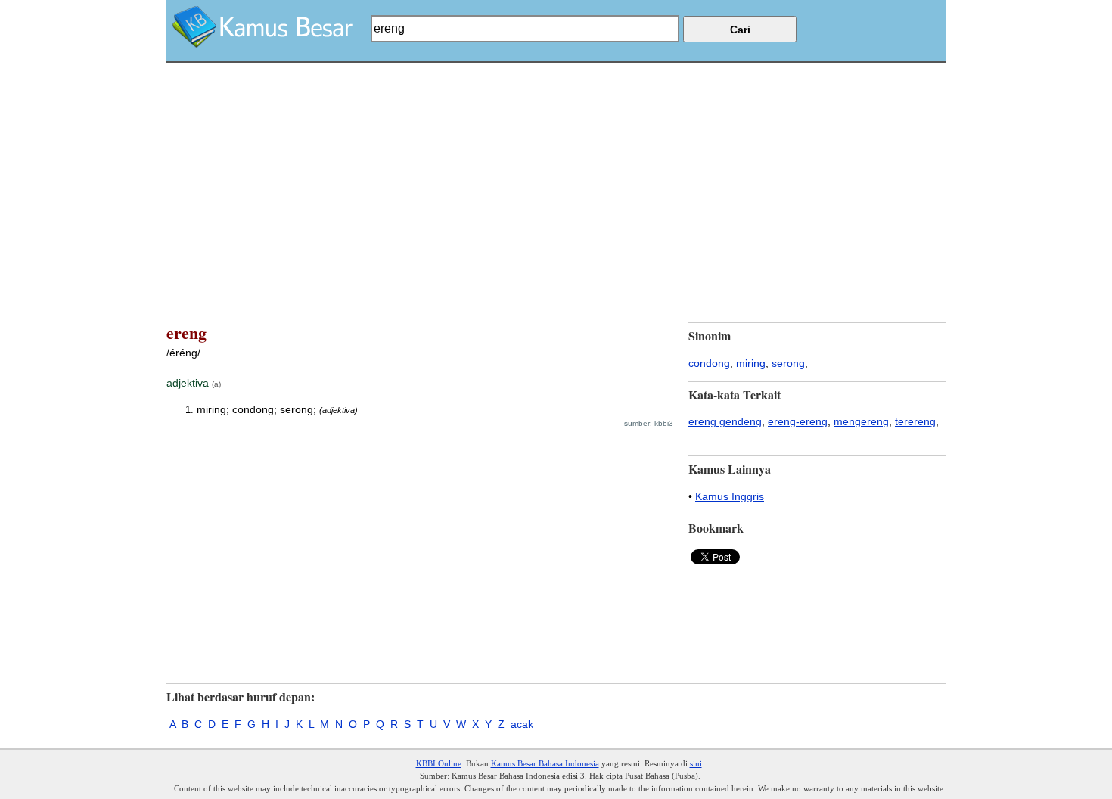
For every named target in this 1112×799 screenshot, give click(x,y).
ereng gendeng (725, 421)
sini (696, 763)
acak (522, 724)
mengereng (861, 421)
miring (751, 363)
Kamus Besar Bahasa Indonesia (545, 763)
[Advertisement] (556, 169)
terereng (915, 421)
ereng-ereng (798, 421)
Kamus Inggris (729, 496)
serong (788, 363)
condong (709, 363)
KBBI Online (438, 763)
